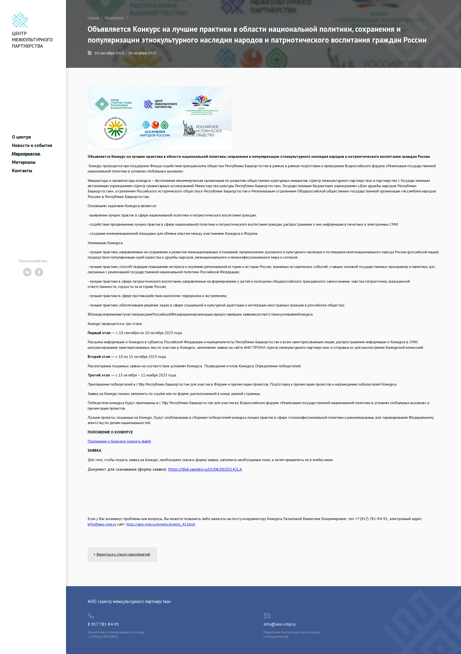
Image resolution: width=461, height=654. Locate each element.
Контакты (22, 170)
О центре (21, 137)
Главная (93, 18)
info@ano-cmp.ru (102, 524)
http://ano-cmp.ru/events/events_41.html (161, 524)
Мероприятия (26, 154)
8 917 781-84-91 (103, 624)
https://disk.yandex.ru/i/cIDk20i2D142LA (205, 469)
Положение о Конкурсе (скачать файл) (119, 441)
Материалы (24, 162)
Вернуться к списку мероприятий (123, 554)
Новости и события (32, 145)
